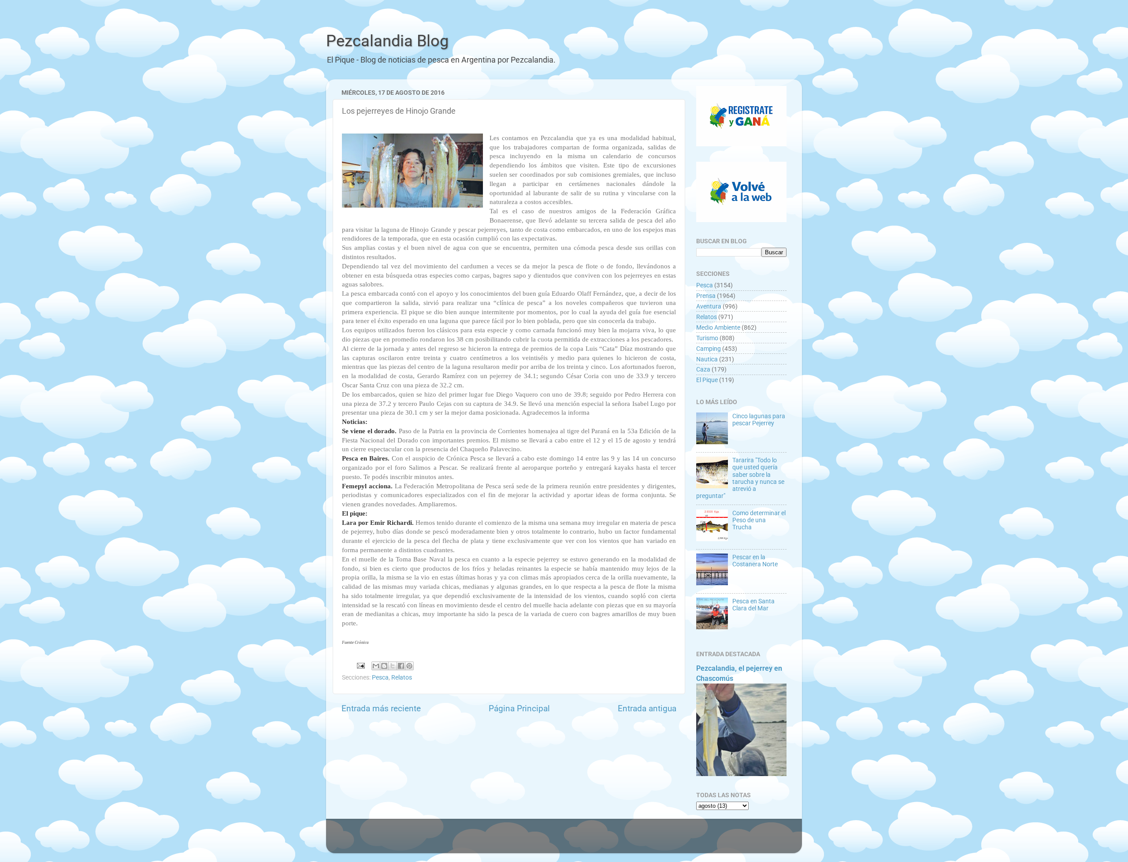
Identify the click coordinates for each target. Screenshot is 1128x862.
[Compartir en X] (392, 665)
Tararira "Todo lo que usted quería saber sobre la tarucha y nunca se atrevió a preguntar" (740, 478)
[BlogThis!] (384, 665)
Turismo (707, 338)
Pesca (380, 677)
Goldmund (581, 840)
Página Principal (519, 708)
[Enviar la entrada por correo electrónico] (360, 665)
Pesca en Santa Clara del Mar (753, 605)
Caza (703, 369)
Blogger (659, 840)
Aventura (708, 306)
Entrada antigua (647, 708)
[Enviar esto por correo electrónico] (375, 665)
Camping (708, 348)
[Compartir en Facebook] (401, 665)
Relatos (401, 677)
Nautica (707, 359)
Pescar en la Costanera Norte (755, 561)
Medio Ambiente (718, 327)
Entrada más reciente (381, 708)
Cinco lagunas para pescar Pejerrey (758, 419)
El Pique (707, 379)
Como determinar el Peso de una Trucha (759, 520)
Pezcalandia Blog (387, 41)
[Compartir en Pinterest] (409, 665)
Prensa (706, 295)
